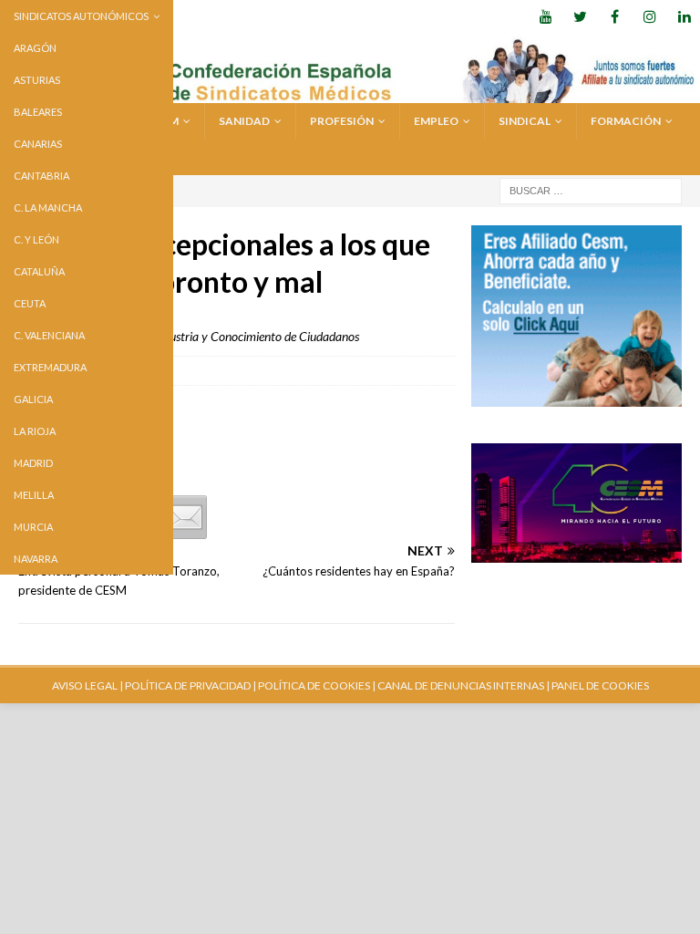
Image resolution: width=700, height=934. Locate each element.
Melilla (34, 495)
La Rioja (35, 431)
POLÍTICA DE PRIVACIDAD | (190, 685)
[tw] (580, 16)
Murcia (33, 527)
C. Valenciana (49, 335)
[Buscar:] (590, 189)
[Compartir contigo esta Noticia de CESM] (185, 517)
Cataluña (39, 271)
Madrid (33, 463)
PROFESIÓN (342, 121)
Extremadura (50, 367)
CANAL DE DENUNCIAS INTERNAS (460, 685)
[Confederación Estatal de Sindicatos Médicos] (350, 92)
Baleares (38, 112)
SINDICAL (525, 121)
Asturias (37, 80)
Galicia (33, 399)
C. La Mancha (48, 207)
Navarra (35, 559)
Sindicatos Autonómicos (81, 16)
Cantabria (41, 176)
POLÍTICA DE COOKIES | (317, 685)
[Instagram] (649, 16)
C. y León (36, 239)
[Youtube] (545, 16)
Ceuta (30, 303)
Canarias (38, 144)
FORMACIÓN (626, 121)
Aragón (35, 48)
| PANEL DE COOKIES (596, 685)
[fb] (615, 16)
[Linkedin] (684, 16)
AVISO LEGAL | (87, 685)
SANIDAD (244, 121)
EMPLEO (436, 121)
